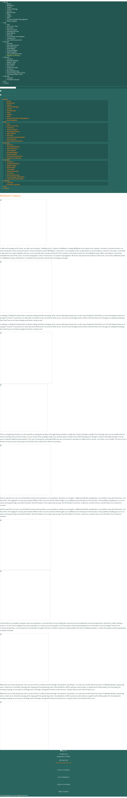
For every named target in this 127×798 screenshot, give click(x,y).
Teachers (6, 57)
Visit (4, 23)
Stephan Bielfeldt (12, 61)
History (9, 11)
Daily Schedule (12, 52)
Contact (6, 83)
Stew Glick (10, 66)
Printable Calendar (13, 80)
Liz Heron (10, 69)
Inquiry (9, 7)
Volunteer (10, 28)
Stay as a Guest (12, 30)
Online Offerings (12, 9)
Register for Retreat (13, 55)
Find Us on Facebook (63, 770)
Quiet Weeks (11, 33)
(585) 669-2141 (63, 760)
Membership (11, 12)
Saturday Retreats (13, 31)
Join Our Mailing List (63, 777)
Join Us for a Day (12, 26)
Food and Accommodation (16, 37)
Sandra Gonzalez (12, 68)
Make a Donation (64, 791)
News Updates (12, 21)
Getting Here (11, 38)
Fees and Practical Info (14, 40)
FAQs (8, 14)
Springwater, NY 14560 (63, 756)
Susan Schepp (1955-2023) (16, 73)
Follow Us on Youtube (63, 784)
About (5, 2)
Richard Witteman (13, 71)
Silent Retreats (12, 47)
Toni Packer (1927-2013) (15, 74)
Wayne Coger (11, 62)
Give (4, 81)
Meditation (10, 6)
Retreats (10, 35)
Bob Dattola (11, 64)
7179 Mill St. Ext (63, 754)
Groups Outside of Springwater (17, 19)
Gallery (9, 16)
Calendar (6, 76)
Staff (8, 18)
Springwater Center (10, 795)
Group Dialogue (12, 50)
